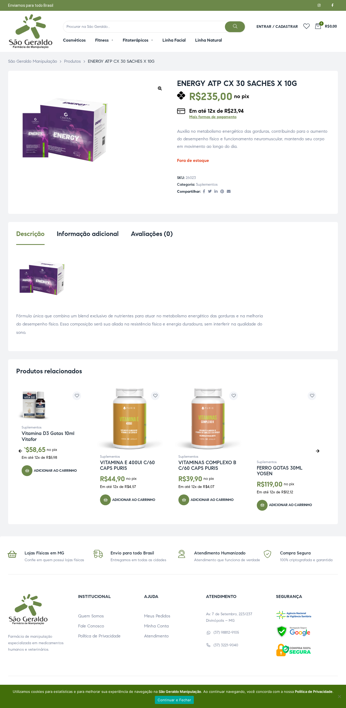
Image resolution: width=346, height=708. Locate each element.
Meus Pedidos (157, 616)
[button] (160, 88)
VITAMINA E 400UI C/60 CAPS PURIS (127, 465)
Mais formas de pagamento (213, 117)
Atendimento (156, 636)
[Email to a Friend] (228, 192)
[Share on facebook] (204, 192)
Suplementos (207, 184)
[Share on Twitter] (210, 192)
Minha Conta (156, 626)
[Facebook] (332, 5)
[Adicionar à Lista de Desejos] (76, 395)
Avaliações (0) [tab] (152, 234)
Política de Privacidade (99, 636)
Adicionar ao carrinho (55, 470)
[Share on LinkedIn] (216, 192)
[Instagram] (319, 5)
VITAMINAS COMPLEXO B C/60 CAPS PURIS (207, 465)
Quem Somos (91, 616)
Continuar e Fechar (174, 700)
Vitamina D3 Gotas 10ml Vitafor (48, 436)
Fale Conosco (91, 626)
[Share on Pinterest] (222, 192)
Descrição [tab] (30, 234)
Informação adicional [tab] (88, 234)
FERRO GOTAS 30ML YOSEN (279, 471)
